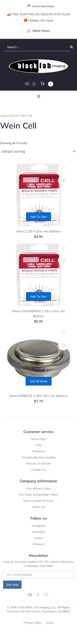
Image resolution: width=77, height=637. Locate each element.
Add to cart (38, 217)
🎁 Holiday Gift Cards (39, 20)
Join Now (12, 585)
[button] (38, 96)
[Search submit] (71, 47)
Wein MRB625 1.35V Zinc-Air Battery (38, 396)
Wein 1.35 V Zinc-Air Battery (38, 231)
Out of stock (38, 381)
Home (3, 115)
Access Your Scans (43, 6)
